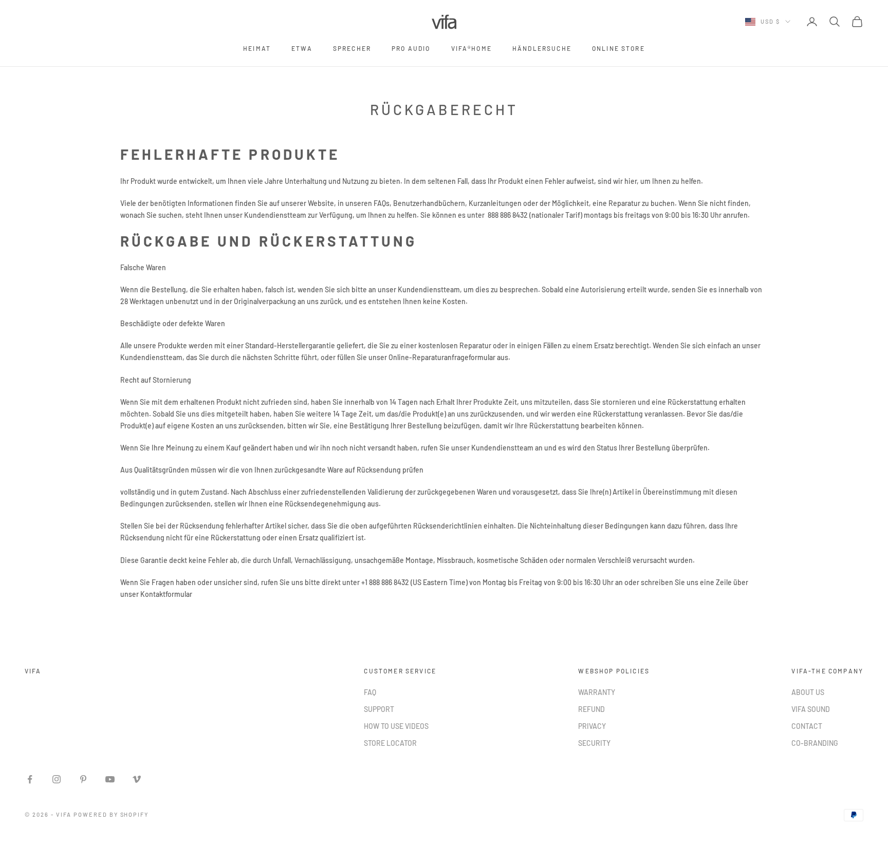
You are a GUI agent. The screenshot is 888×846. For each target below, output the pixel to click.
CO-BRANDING (814, 743)
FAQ (370, 692)
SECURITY (594, 743)
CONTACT (806, 726)
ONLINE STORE (618, 48)
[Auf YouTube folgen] (110, 779)
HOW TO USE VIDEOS (396, 726)
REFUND (591, 709)
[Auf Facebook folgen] (30, 779)
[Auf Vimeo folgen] (137, 779)
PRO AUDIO (411, 48)
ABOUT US (807, 692)
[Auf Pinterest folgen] (83, 779)
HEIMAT (257, 48)
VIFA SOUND (810, 709)
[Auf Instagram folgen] (56, 779)
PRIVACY (592, 726)
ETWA (301, 48)
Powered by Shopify (111, 814)
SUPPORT (379, 709)
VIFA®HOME (471, 48)
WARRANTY (596, 692)
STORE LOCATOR (390, 743)
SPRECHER (352, 48)
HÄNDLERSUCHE (541, 48)
